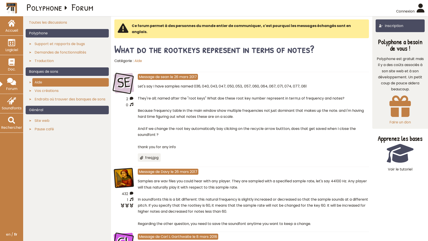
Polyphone (44, 7)
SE (124, 82)
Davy (165, 171)
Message (146, 76)
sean (165, 76)
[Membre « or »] (123, 206)
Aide (138, 60)
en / (11, 234)
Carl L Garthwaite (176, 236)
